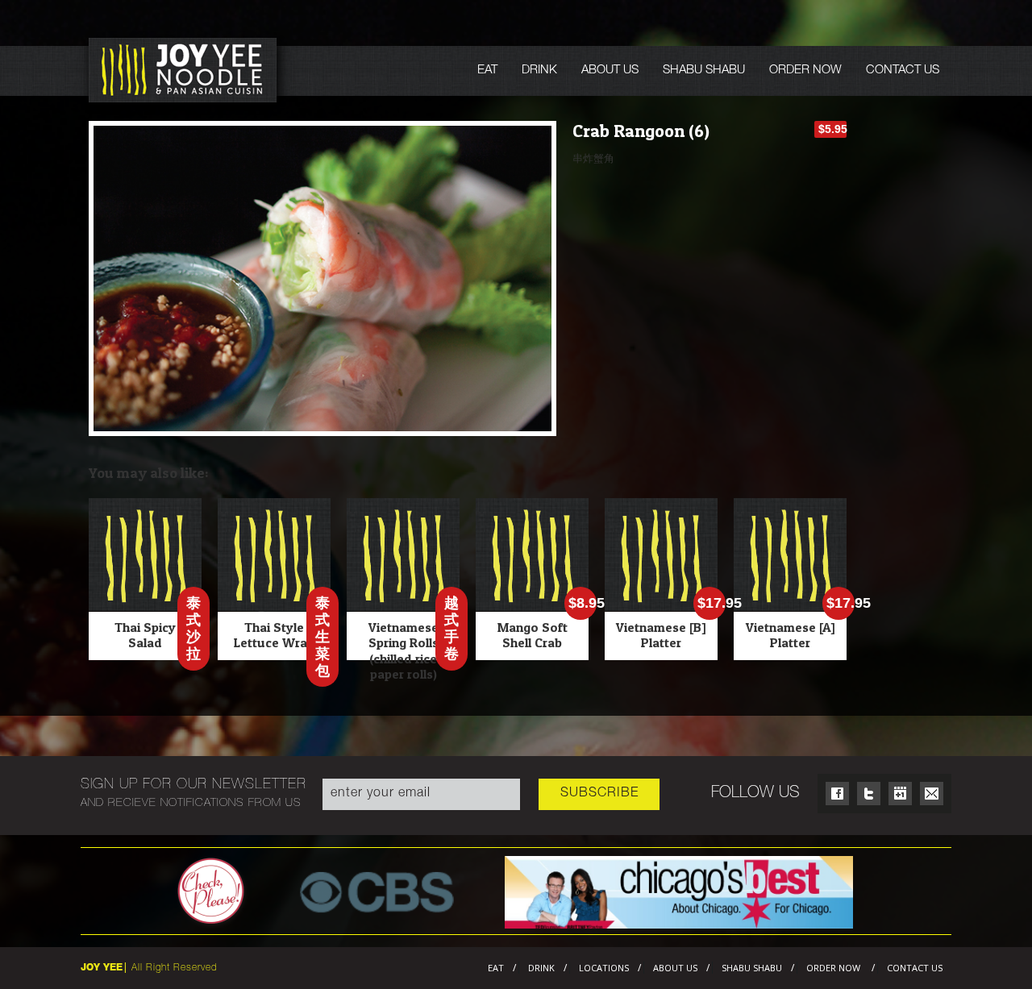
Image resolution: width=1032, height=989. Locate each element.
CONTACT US (902, 70)
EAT (487, 70)
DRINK (539, 70)
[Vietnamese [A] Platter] (790, 607)
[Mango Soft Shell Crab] (532, 607)
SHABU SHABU (704, 70)
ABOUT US (610, 70)
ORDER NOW (805, 70)
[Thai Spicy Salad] (145, 607)
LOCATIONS (604, 968)
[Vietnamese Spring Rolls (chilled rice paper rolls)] (403, 607)
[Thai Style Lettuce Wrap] (274, 607)
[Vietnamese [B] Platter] (661, 607)
